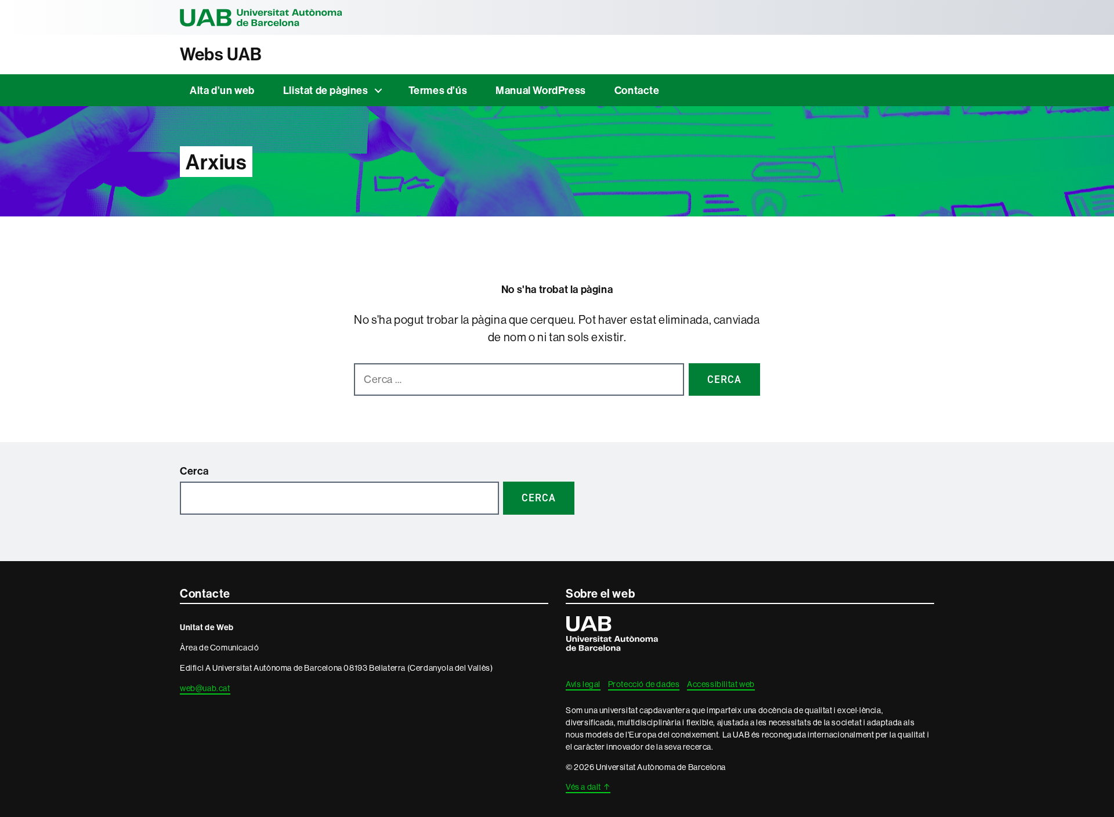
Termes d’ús (438, 90)
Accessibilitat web (721, 684)
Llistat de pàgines (325, 90)
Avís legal (583, 684)
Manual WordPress (540, 90)
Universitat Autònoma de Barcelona (261, 17)
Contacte (637, 90)
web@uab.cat (205, 688)
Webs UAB (221, 54)
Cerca (194, 471)
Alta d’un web (222, 90)
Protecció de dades (644, 684)
